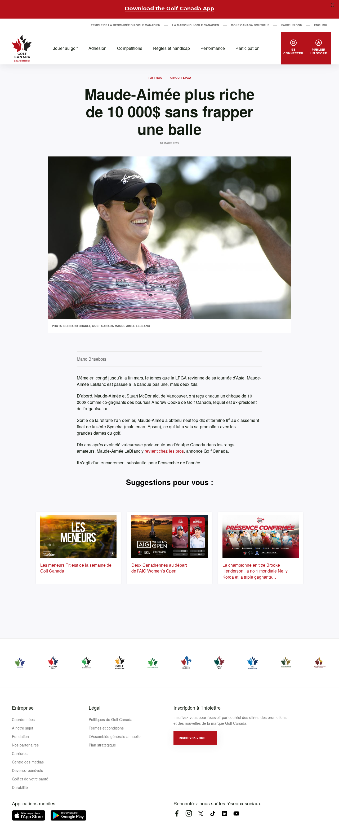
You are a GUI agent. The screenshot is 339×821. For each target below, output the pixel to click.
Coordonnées (23, 719)
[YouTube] (236, 813)
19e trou (155, 78)
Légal (94, 707)
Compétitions (129, 48)
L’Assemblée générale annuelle (115, 736)
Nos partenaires (25, 745)
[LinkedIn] (224, 813)
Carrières (20, 753)
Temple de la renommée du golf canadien (125, 25)
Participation (247, 48)
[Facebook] (176, 813)
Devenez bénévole (27, 770)
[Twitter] (200, 813)
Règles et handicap (171, 48)
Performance (212, 48)
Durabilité (20, 787)
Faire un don (291, 25)
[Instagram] (188, 813)
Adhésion (97, 48)
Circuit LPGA (180, 78)
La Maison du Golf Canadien (195, 25)
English (320, 25)
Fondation (20, 736)
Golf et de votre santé (30, 778)
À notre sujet (22, 728)
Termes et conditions (106, 728)
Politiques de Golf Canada (110, 719)
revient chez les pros (164, 451)
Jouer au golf (65, 48)
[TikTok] (212, 813)
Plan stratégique (102, 745)
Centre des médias (28, 762)
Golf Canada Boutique (250, 25)
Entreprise (23, 707)
